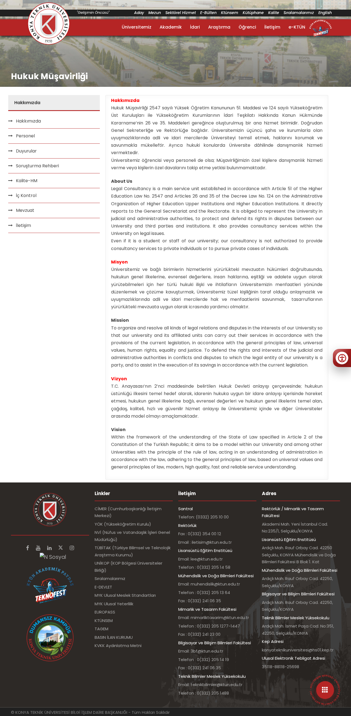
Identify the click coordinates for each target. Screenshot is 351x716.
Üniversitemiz (136, 27)
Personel (25, 136)
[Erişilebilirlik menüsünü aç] (342, 358)
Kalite (273, 12)
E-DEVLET (103, 587)
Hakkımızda (28, 121)
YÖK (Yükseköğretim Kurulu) (123, 524)
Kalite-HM (26, 180)
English (325, 12)
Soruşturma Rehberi (37, 166)
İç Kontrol (26, 195)
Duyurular (26, 151)
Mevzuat (25, 210)
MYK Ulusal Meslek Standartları (125, 595)
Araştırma (219, 27)
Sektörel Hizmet (180, 12)
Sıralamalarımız (299, 12)
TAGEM (101, 629)
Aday (139, 12)
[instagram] (72, 548)
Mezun (154, 12)
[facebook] (28, 548)
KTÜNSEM (104, 620)
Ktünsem (229, 12)
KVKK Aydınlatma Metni (118, 645)
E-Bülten (208, 12)
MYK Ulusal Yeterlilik (114, 604)
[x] (61, 548)
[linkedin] (50, 548)
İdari (195, 27)
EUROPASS (105, 612)
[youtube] (39, 548)
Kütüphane (253, 12)
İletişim (272, 27)
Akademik (171, 27)
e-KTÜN (296, 27)
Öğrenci (247, 27)
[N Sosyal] (53, 557)
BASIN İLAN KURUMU (114, 637)
